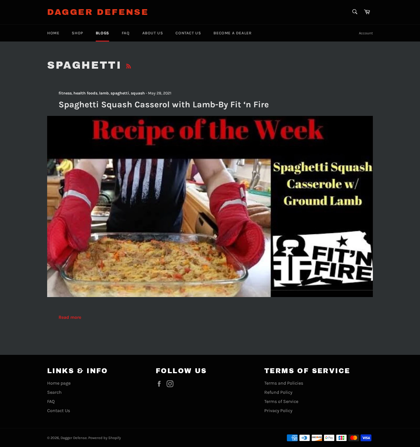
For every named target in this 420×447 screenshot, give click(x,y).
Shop (77, 33)
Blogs (102, 33)
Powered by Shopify (104, 438)
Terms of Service (281, 401)
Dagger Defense (98, 12)
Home (53, 33)
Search (54, 392)
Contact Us (188, 33)
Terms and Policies (283, 383)
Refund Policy (278, 392)
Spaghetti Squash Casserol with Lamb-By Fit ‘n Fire (164, 104)
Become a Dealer (232, 33)
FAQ (126, 33)
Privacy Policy (278, 410)
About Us (152, 33)
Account (366, 33)
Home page (59, 383)
